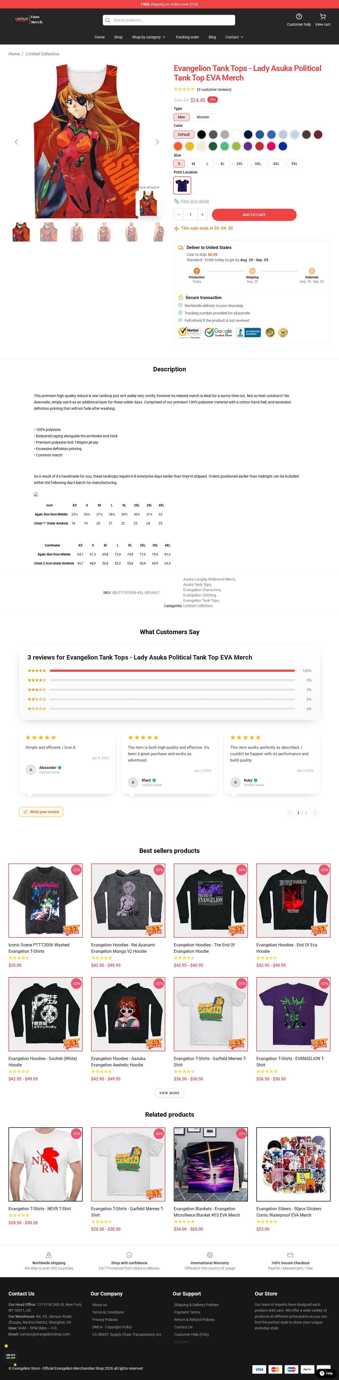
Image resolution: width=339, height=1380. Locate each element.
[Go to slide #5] (131, 232)
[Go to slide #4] (104, 232)
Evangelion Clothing (199, 595)
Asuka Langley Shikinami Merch (209, 579)
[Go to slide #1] (21, 232)
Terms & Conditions (108, 1312)
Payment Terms (187, 1312)
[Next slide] (157, 142)
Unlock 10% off (10, 1356)
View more (169, 1093)
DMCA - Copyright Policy (112, 1327)
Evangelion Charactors (202, 590)
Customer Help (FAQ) (191, 1334)
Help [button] (329, 1373)
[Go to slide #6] (159, 232)
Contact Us (183, 1327)
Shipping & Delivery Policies (196, 1305)
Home (14, 53)
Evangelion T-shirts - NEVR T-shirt (39, 1208)
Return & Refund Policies (194, 1319)
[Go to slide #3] (76, 232)
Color (178, 125)
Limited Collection (42, 53)
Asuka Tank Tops (197, 584)
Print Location (186, 172)
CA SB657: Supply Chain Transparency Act (126, 1334)
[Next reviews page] (315, 813)
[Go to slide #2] (48, 232)
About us (99, 1305)
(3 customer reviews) (214, 89)
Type (178, 108)
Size (177, 155)
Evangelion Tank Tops (201, 600)
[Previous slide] (16, 142)
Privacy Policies (105, 1319)
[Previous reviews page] (289, 813)
